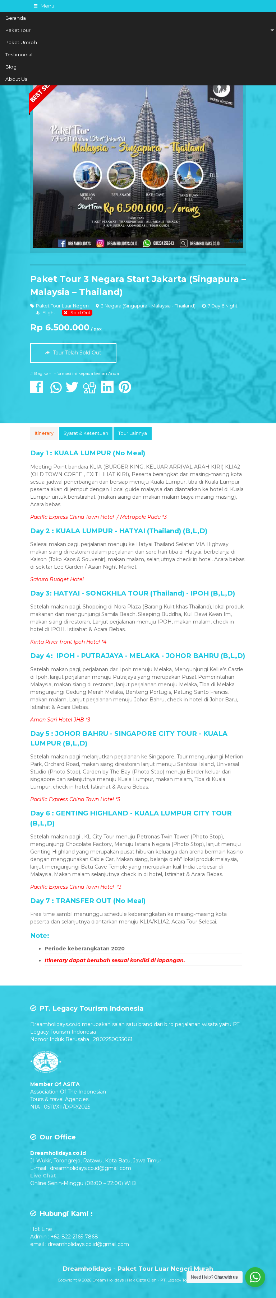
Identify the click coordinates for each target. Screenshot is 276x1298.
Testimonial (18, 54)
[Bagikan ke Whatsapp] (56, 390)
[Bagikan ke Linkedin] (109, 390)
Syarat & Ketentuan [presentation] (86, 433)
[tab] (44, 433)
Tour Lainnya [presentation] (132, 433)
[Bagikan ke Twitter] (74, 390)
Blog (11, 67)
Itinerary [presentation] (44, 433)
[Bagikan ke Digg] (91, 390)
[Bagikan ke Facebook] (38, 390)
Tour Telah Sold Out (76, 352)
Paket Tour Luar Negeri (62, 306)
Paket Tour (18, 30)
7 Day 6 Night (223, 306)
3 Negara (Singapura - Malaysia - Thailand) (148, 306)
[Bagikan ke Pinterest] (127, 390)
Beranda (15, 18)
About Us (16, 79)
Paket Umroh (21, 42)
